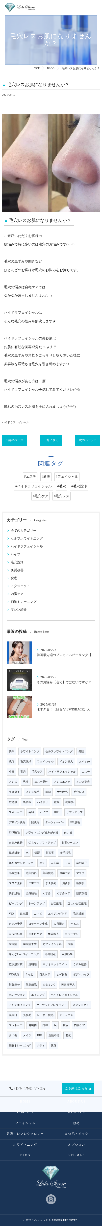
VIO (11, 913)
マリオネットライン (55, 964)
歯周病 (13, 944)
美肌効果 (67, 954)
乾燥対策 (14, 852)
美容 (31, 812)
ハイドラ (42, 802)
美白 (11, 751)
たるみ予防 (16, 923)
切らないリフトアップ (42, 842)
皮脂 (70, 944)
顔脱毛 (50, 852)
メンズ (13, 781)
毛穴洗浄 (17, 562)
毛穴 (23, 771)
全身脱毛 (31, 893)
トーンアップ (36, 903)
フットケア (16, 1025)
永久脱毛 (50, 883)
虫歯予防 (64, 873)
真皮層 (24, 913)
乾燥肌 (69, 802)
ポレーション (17, 994)
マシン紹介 (19, 609)
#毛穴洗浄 (79, 486)
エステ (86, 771)
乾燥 (56, 802)
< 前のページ (14, 440)
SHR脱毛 (14, 832)
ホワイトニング (29, 751)
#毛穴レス (61, 496)
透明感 (32, 964)
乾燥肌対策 (16, 964)
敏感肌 (13, 802)
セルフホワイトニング (27, 538)
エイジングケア (57, 913)
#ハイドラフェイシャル (33, 486)
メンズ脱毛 (32, 792)
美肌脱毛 (14, 893)
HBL (40, 1035)
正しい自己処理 (77, 903)
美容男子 (14, 792)
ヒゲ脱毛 (61, 974)
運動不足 (54, 1035)
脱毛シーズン (70, 842)
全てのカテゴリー (23, 530)
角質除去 (53, 934)
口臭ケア (44, 974)
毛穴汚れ (31, 873)
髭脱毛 (35, 822)
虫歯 (67, 863)
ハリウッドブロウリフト (52, 1005)
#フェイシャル (67, 476)
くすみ (47, 893)
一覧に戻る (51, 440)
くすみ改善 (80, 964)
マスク (80, 873)
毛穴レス (79, 792)
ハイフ (15, 554)
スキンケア (16, 812)
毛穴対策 (78, 913)
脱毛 (14, 578)
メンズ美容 (83, 781)
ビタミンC (49, 984)
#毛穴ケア (40, 496)
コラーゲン (71, 934)
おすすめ (84, 761)
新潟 (48, 792)
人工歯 (55, 863)
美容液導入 (68, 984)
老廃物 (32, 1025)
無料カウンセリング (21, 863)
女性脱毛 (62, 792)
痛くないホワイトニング (24, 954)
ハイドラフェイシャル (15, 422)
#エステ (30, 476)
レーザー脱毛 (45, 1015)
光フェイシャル (52, 944)
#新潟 (46, 476)
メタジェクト (20, 586)
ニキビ (38, 913)
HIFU (57, 812)
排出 (45, 1025)
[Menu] (94, 7)
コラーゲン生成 (38, 923)
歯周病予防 (30, 944)
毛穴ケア (37, 771)
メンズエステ (62, 781)
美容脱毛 (48, 873)
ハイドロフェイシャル (64, 994)
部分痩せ (14, 984)
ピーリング (16, 903)
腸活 (65, 1025)
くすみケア (63, 893)
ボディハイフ (81, 974)
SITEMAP (76, 1155)
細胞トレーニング (23, 602)
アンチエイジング (20, 1005)
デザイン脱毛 (17, 822)
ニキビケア (35, 934)
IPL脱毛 (75, 822)
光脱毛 (27, 1015)
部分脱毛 (50, 954)
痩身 (53, 1045)
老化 (68, 1035)
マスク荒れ (16, 883)
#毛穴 (61, 486)
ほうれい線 (16, 934)
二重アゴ (33, 883)
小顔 (11, 771)
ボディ (41, 1045)
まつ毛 (13, 1035)
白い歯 (68, 832)
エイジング (38, 994)
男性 (25, 781)
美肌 (81, 751)
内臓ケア (17, 594)
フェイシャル (45, 761)
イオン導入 (66, 761)
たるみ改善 (16, 842)
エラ (42, 863)
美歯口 (13, 1015)
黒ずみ (27, 802)
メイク (27, 1035)
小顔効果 (14, 873)
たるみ (75, 923)
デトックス (66, 1015)
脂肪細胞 (31, 984)
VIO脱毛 (14, 974)
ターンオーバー (54, 822)
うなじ (29, 974)
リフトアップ (74, 812)
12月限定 (59, 923)
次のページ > (87, 440)
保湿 (37, 852)
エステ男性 (41, 781)
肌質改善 (17, 570)
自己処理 (56, 903)
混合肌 (66, 883)
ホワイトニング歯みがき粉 (42, 832)
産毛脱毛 (65, 852)
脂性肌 (80, 883)
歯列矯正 (81, 863)
